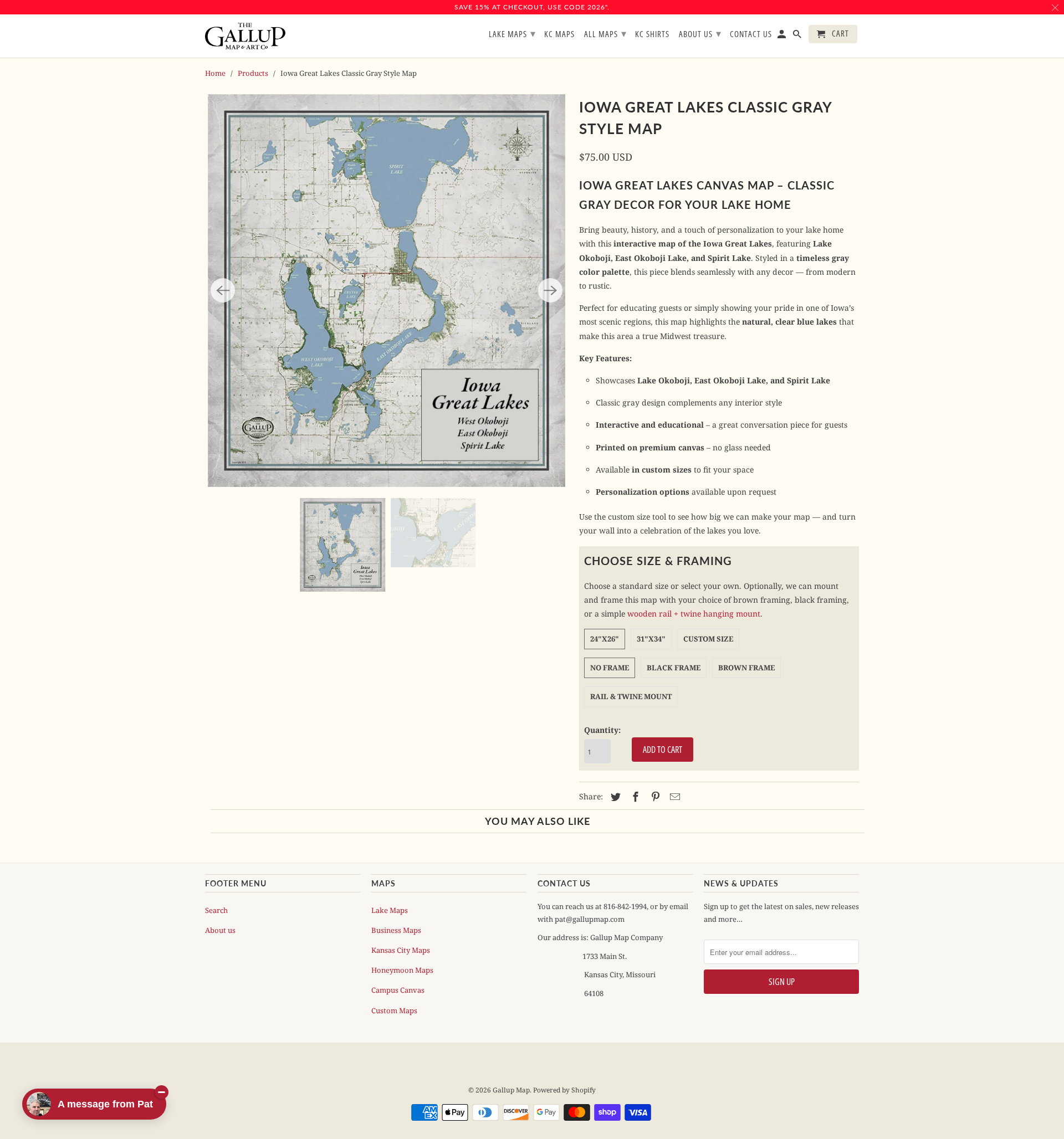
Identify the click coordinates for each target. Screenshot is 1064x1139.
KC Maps (559, 34)
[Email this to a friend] (673, 796)
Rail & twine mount (631, 696)
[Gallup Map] (245, 36)
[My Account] (782, 36)
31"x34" (651, 639)
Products (253, 73)
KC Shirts (652, 34)
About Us (700, 33)
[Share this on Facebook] (634, 796)
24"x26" (604, 639)
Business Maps (396, 930)
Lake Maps (389, 910)
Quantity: (602, 730)
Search (216, 910)
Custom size (708, 639)
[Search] (798, 36)
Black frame (673, 668)
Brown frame (746, 668)
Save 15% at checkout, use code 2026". (532, 7)
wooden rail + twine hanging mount (693, 613)
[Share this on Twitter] (614, 796)
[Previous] (223, 290)
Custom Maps (394, 1010)
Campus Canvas (397, 990)
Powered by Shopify (564, 1090)
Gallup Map (511, 1090)
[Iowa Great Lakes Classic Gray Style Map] (386, 290)
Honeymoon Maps (402, 970)
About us (220, 930)
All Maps (605, 33)
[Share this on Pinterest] (654, 796)
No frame (609, 668)
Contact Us (751, 34)
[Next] (550, 290)
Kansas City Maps (400, 950)
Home (215, 73)
